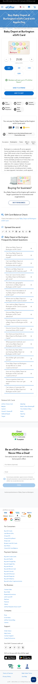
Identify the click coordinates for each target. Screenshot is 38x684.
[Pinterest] (12, 231)
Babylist (3, 406)
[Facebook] (6, 231)
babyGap (22, 404)
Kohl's (22, 411)
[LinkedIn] (16, 231)
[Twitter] (9, 231)
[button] (29, 7)
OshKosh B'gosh (5, 414)
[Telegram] (29, 231)
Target (3, 416)
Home (4, 28)
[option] (8, 68)
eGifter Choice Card (7, 404)
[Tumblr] (23, 231)
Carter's (3, 409)
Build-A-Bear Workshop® (27, 406)
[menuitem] (19, 248)
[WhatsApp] (26, 231)
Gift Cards (10, 28)
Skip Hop (22, 414)
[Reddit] (19, 231)
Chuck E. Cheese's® (6, 411)
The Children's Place (25, 409)
